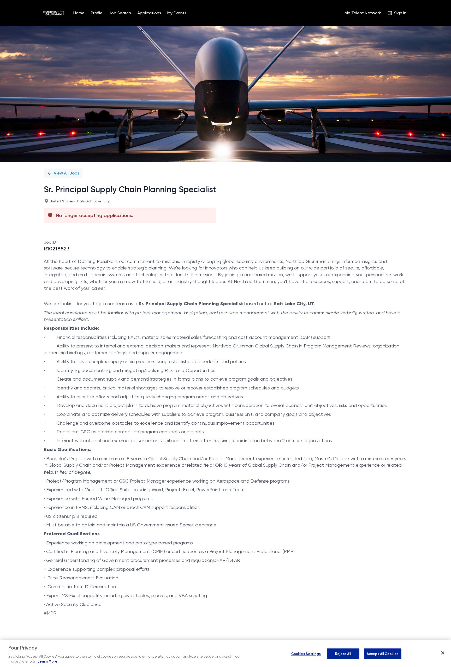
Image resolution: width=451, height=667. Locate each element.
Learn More (47, 661)
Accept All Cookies (383, 654)
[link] (53, 13)
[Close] (442, 653)
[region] (225, 653)
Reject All (343, 654)
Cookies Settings (306, 654)
